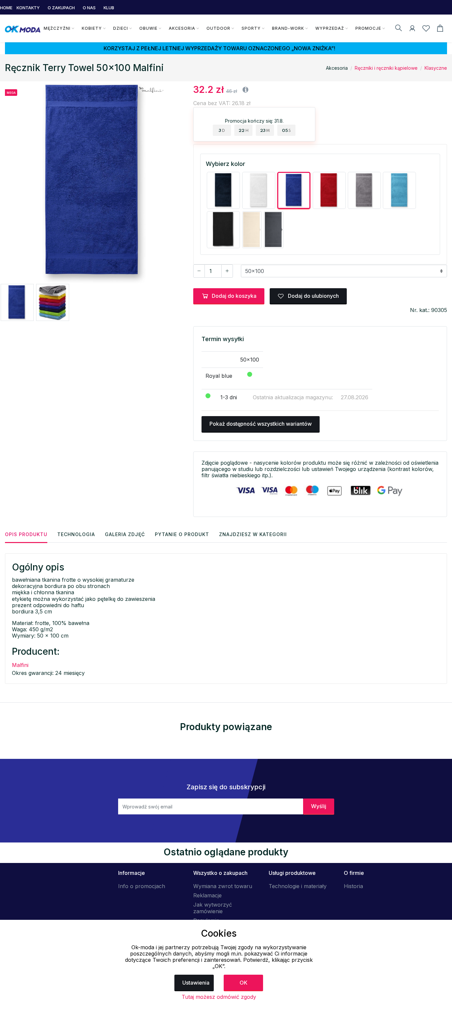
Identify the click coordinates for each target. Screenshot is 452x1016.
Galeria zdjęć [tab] (125, 534)
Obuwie (148, 28)
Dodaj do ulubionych (313, 296)
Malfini (20, 665)
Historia (353, 886)
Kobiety (92, 28)
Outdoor (218, 28)
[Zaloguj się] (412, 29)
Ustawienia (195, 982)
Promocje (368, 28)
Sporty (251, 28)
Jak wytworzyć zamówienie (212, 908)
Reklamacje (207, 895)
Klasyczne (436, 68)
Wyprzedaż (329, 28)
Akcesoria (182, 28)
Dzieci (120, 28)
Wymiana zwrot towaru (222, 886)
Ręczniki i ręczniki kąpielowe (386, 68)
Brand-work (288, 28)
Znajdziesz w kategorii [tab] (253, 534)
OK (244, 982)
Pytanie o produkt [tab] (182, 534)
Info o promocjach (141, 886)
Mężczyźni (57, 28)
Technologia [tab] (76, 534)
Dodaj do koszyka (234, 296)
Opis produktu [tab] (26, 534)
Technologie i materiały (298, 886)
